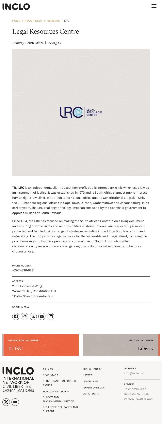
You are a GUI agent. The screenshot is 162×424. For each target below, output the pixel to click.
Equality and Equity (56, 391)
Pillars (48, 369)
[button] (154, 6)
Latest (87, 375)
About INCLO (33, 21)
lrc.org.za (54, 43)
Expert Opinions (94, 387)
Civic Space (50, 375)
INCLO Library (92, 369)
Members (53, 21)
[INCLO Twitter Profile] (6, 402)
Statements (91, 381)
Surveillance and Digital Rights (59, 383)
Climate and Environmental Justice (58, 399)
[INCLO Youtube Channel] (15, 402)
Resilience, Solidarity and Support (60, 409)
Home (16, 21)
